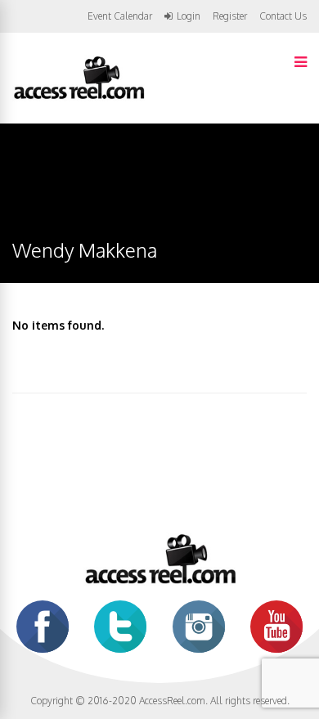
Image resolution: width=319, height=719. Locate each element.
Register (230, 16)
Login (188, 16)
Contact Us (283, 16)
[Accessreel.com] (78, 98)
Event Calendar (120, 16)
